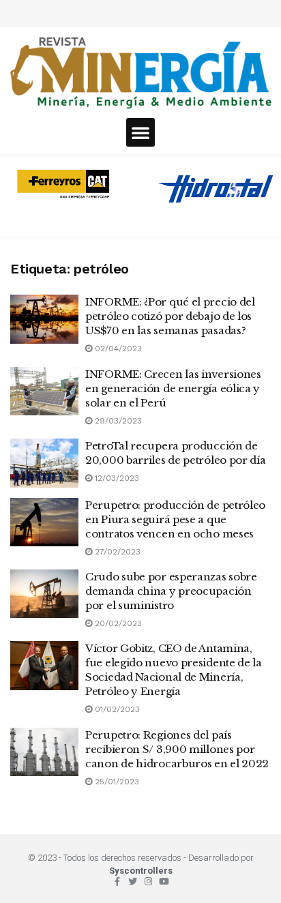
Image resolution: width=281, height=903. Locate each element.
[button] (140, 132)
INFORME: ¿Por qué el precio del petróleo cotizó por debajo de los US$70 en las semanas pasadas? (170, 316)
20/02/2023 (117, 623)
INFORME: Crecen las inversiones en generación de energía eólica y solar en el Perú (173, 388)
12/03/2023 (115, 478)
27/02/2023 (116, 552)
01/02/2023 (116, 709)
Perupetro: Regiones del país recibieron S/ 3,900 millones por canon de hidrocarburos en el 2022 (177, 749)
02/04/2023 (117, 348)
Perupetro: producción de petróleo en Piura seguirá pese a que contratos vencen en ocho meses (175, 519)
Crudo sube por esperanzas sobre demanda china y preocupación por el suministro (171, 591)
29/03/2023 (117, 421)
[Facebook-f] (117, 881)
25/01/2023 (115, 781)
